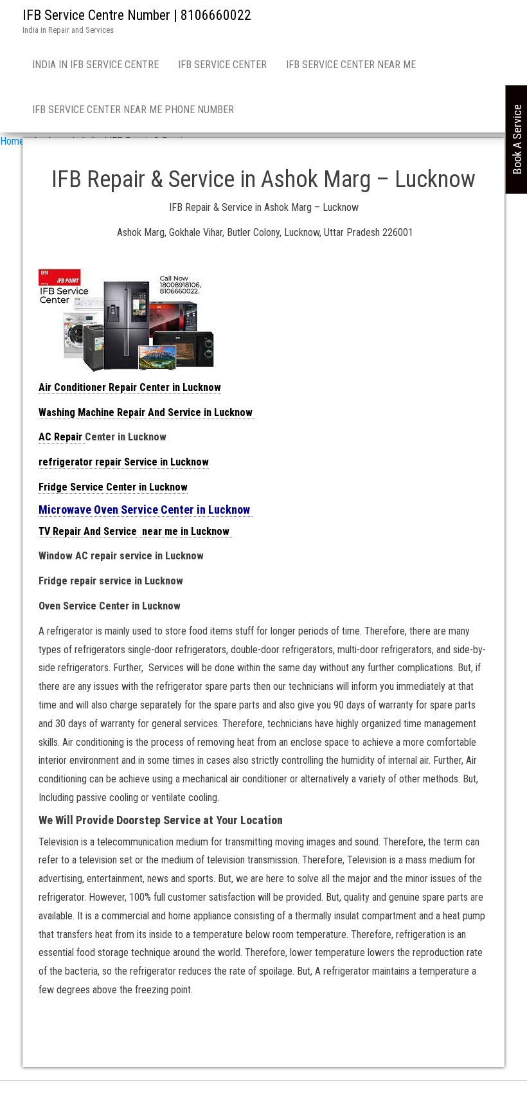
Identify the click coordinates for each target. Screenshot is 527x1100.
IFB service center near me (351, 65)
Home (12, 141)
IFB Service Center (222, 65)
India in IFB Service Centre (95, 65)
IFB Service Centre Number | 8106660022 (136, 15)
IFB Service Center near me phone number (133, 110)
